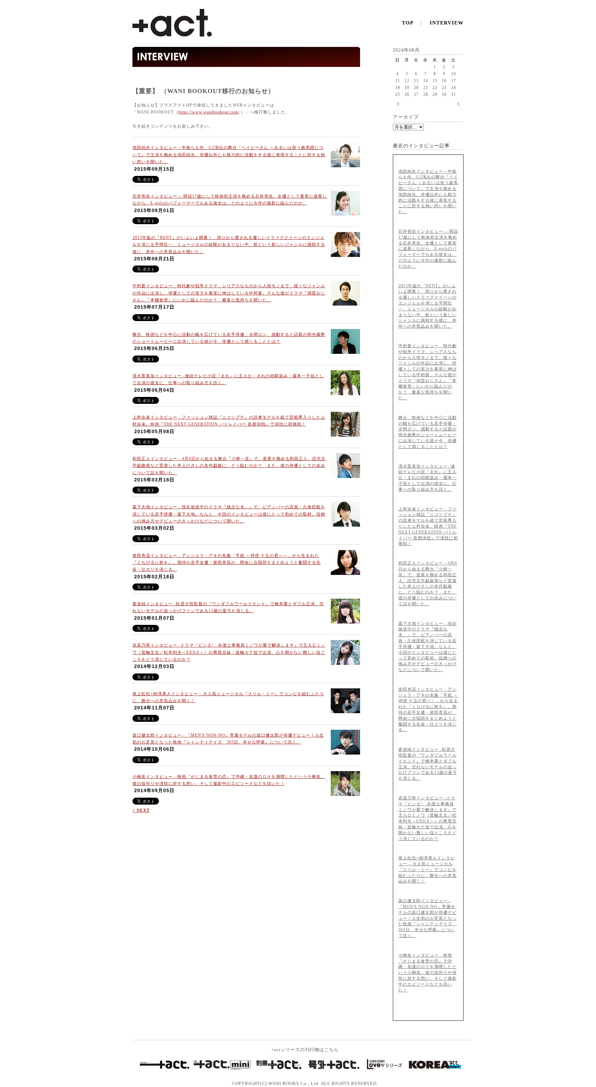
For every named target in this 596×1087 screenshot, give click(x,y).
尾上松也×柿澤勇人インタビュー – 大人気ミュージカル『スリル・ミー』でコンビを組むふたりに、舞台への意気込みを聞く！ (427, 870)
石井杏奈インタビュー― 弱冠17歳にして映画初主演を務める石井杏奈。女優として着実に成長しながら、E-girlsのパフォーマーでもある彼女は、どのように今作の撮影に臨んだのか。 (428, 249)
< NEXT (141, 810)
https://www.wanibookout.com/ (208, 112)
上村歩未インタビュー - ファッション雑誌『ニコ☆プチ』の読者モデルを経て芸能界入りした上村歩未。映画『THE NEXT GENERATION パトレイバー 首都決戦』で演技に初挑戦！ (428, 526)
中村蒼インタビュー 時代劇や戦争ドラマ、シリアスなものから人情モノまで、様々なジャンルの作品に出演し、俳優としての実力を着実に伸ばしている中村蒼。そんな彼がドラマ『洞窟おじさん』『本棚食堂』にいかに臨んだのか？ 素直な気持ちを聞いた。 (228, 292)
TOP (408, 23)
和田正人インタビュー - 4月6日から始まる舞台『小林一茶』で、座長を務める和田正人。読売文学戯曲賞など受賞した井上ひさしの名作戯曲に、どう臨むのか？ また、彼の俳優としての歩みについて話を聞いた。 (229, 465)
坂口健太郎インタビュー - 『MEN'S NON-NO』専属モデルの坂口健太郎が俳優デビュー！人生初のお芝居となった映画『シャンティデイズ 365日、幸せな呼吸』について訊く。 (427, 918)
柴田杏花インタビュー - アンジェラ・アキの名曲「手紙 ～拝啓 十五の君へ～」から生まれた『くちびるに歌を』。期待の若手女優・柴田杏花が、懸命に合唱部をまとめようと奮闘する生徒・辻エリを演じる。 (226, 562)
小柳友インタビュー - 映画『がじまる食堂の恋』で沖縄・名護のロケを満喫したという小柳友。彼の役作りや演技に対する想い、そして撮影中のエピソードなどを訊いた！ (427, 973)
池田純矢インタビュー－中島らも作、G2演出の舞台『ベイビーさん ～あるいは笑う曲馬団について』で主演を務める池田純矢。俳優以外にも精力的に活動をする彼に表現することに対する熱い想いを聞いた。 (228, 154)
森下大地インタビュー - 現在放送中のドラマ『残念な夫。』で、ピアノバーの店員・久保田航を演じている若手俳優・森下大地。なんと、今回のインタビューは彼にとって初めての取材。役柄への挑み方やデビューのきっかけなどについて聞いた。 (228, 514)
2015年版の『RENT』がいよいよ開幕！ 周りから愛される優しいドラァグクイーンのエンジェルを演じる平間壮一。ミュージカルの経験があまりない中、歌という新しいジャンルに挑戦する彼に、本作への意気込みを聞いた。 (228, 244)
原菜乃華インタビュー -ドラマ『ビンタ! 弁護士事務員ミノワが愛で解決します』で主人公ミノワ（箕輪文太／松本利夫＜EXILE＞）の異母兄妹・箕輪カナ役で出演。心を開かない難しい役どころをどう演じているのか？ (229, 652)
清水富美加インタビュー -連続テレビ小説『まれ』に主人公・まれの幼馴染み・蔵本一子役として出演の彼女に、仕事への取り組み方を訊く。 (427, 478)
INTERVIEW (447, 23)
